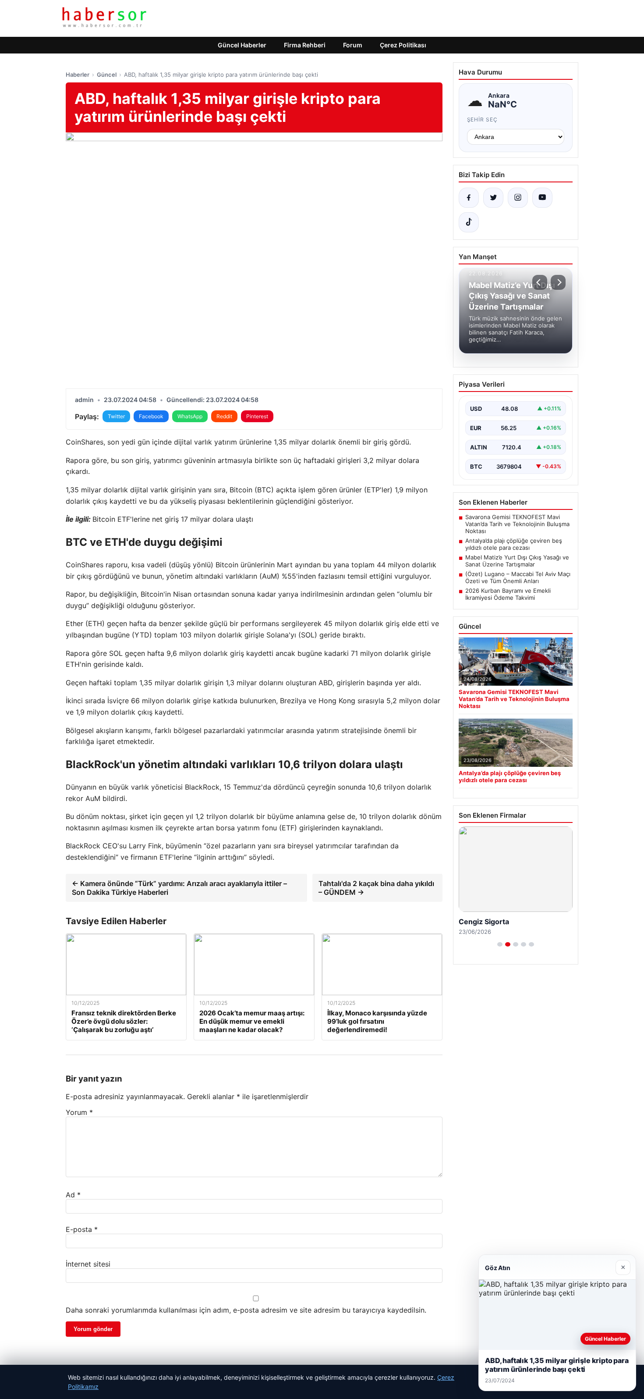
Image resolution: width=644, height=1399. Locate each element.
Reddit (224, 416)
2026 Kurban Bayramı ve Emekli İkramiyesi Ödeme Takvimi (508, 594)
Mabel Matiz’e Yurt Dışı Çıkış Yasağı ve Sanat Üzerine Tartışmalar (517, 561)
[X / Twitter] (493, 198)
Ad (73, 1194)
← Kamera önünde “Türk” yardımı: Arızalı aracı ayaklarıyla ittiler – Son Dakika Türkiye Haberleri (179, 888)
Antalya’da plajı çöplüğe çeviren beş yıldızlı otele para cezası (513, 544)
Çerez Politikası (403, 45)
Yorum (79, 1112)
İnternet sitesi (88, 1264)
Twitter (116, 416)
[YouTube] (542, 198)
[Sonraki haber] (558, 282)
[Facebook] (469, 198)
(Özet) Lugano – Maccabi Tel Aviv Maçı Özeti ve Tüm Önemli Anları (517, 577)
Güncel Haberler (242, 45)
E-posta (82, 1229)
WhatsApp (189, 416)
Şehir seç (482, 119)
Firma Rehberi (305, 45)
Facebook (151, 416)
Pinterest (257, 416)
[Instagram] (518, 198)
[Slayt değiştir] (499, 944)
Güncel (107, 74)
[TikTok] (469, 222)
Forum (352, 45)
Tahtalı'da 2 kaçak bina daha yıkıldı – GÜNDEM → (376, 888)
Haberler (77, 74)
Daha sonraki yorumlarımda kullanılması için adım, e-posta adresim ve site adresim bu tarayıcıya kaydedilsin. (246, 1310)
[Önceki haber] (539, 282)
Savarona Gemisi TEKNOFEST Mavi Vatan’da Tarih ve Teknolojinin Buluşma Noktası (517, 523)
